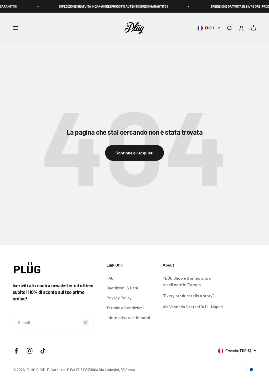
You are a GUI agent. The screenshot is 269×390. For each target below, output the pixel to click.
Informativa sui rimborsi (128, 317)
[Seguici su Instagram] (29, 350)
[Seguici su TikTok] (42, 350)
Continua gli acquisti (134, 152)
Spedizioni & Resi (122, 287)
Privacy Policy (119, 297)
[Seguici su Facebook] (16, 350)
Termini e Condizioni (125, 307)
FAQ (109, 277)
